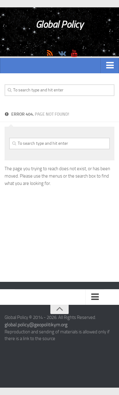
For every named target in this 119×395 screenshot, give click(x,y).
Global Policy (60, 24)
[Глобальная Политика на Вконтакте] (62, 53)
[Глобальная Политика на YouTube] (74, 53)
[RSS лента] (49, 53)
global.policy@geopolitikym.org (36, 325)
